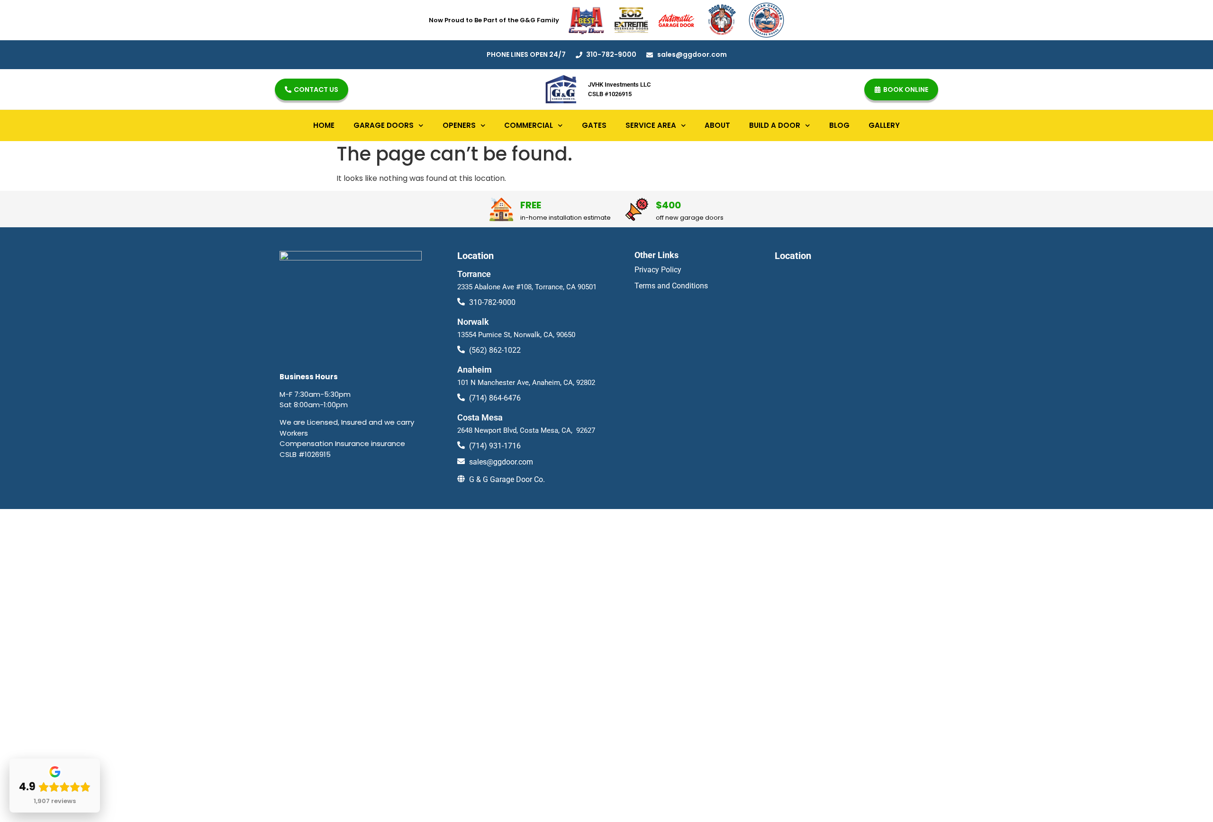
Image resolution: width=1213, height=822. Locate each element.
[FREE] (501, 209)
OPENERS (459, 125)
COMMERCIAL (528, 125)
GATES (594, 125)
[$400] (637, 209)
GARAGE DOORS (383, 125)
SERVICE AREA (650, 125)
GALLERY (884, 125)
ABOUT (717, 125)
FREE (530, 205)
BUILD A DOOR (774, 125)
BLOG (839, 125)
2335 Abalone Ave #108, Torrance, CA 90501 (527, 287)
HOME (324, 125)
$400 (668, 205)
